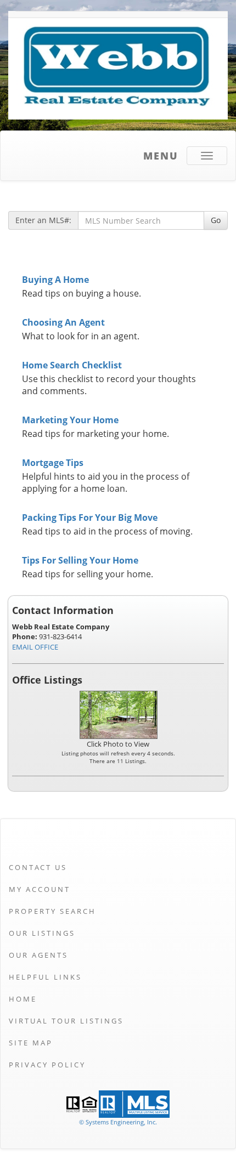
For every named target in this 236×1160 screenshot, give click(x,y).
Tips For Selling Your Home (80, 560)
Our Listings (42, 933)
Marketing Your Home (70, 420)
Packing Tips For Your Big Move (90, 517)
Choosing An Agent (63, 322)
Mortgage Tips (52, 463)
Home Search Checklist (72, 365)
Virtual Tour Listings (66, 1021)
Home (23, 999)
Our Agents (38, 955)
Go (216, 220)
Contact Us (38, 867)
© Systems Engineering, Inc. (118, 1122)
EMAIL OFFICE (35, 647)
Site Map (31, 1043)
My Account (39, 889)
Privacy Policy (47, 1065)
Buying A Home (55, 280)
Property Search (52, 911)
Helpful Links (45, 977)
